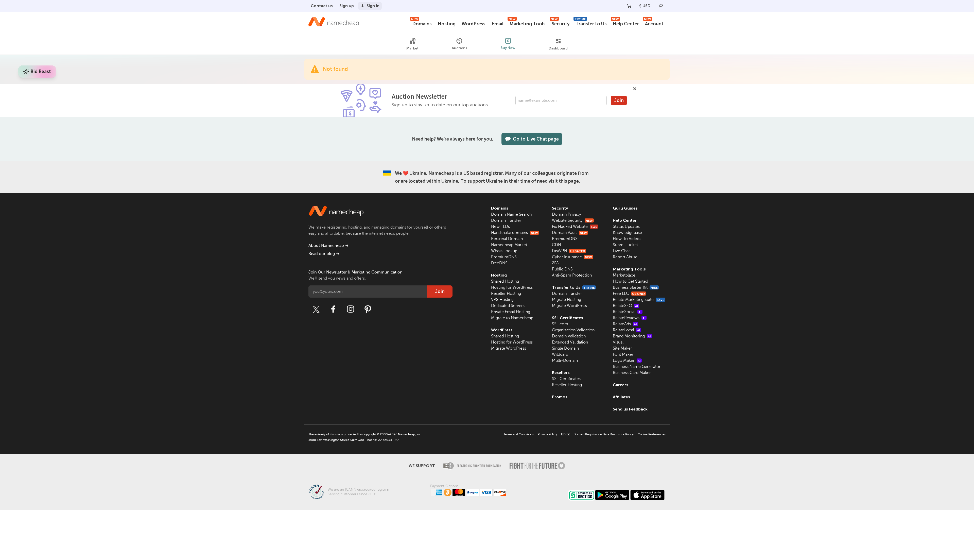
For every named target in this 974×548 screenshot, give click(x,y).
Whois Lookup (504, 251)
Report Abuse (625, 257)
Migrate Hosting (566, 299)
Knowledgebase (627, 232)
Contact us (322, 5)
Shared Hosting (505, 281)
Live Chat (621, 251)
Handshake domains (514, 232)
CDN (556, 245)
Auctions (459, 48)
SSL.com (560, 324)
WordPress (473, 24)
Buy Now (507, 48)
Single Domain (565, 348)
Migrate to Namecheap (512, 318)
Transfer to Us (591, 23)
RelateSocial (627, 312)
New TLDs (500, 226)
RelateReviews (629, 318)
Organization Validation (573, 330)
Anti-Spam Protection (572, 275)
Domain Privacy (566, 214)
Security (560, 23)
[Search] (661, 6)
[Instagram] (350, 309)
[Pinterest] (367, 309)
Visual (618, 342)
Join (619, 100)
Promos (559, 397)
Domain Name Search (511, 214)
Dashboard (558, 48)
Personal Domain (507, 238)
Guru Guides (625, 208)
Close (634, 88)
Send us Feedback (630, 409)
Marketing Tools (527, 23)
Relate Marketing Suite (638, 299)
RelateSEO (625, 305)
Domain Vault (569, 232)
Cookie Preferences (652, 434)
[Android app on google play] (612, 495)
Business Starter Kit (635, 287)
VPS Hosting (502, 299)
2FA (555, 263)
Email (497, 24)
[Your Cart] (629, 6)
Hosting (447, 24)
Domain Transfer (506, 220)
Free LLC (629, 293)
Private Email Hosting (510, 312)
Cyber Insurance (572, 257)
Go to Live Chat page (536, 139)
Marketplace (624, 275)
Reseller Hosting (506, 293)
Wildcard (560, 354)
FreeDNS (499, 263)
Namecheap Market (509, 245)
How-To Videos (627, 238)
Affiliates (621, 397)
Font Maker (623, 354)
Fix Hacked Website (574, 226)
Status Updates (626, 226)
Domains (421, 23)
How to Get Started (630, 281)
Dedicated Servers (508, 305)
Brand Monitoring (632, 336)
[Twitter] (316, 309)
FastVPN (568, 251)
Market (412, 48)
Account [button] (654, 23)
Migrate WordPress (508, 348)
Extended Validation (570, 342)
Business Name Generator (636, 366)
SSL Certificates (567, 317)
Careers (620, 384)
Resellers (561, 372)
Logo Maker (627, 360)
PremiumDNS (504, 257)
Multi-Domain (565, 360)
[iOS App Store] (647, 495)
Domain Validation (569, 336)
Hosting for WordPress (512, 287)
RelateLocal (626, 330)
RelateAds (625, 324)
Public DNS (562, 269)
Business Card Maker (632, 372)
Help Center (625, 23)
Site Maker (622, 348)
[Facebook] (333, 309)
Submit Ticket (625, 245)
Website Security (572, 220)
